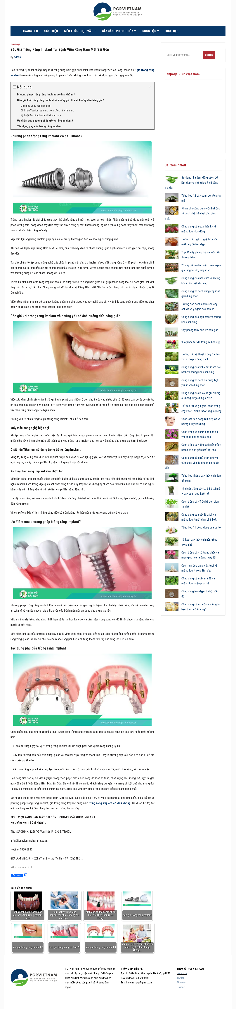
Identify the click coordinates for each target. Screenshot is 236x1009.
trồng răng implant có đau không (109, 803)
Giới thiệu (51, 31)
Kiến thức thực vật (78, 31)
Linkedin (181, 987)
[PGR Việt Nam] (118, 12)
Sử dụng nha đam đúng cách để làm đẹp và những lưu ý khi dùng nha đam (191, 182)
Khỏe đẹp (171, 31)
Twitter (180, 977)
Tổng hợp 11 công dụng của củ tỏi (201, 527)
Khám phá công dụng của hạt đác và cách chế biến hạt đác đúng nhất (192, 213)
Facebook (182, 973)
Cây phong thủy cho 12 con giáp (199, 330)
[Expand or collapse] (150, 87)
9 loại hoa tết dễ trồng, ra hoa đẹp (201, 342)
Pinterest (181, 982)
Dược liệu (149, 31)
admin (17, 57)
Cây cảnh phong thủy (117, 31)
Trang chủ (30, 31)
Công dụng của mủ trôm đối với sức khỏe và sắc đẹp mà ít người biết (192, 462)
